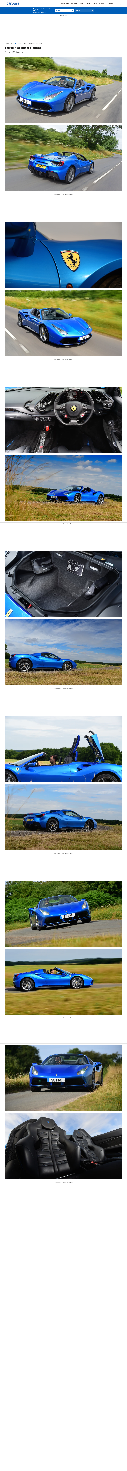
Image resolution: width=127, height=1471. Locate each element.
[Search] (119, 3)
